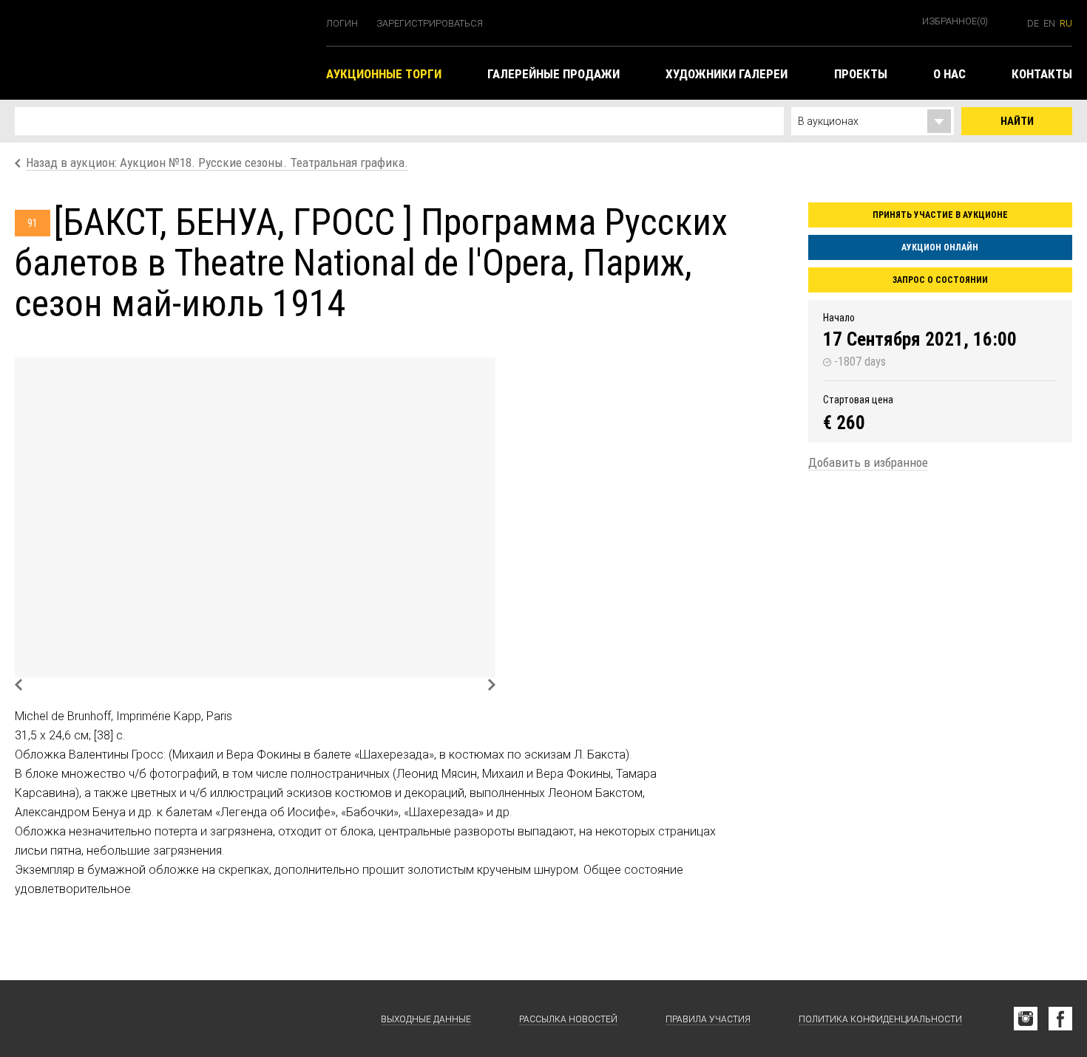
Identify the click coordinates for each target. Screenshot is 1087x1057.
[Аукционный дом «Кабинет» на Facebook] (1060, 1018)
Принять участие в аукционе (940, 215)
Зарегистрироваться (429, 23)
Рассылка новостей (568, 1019)
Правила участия (708, 1019)
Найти (1017, 121)
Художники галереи (727, 73)
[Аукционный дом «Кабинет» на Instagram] (1025, 1018)
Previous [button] (18, 685)
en (1049, 23)
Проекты (860, 73)
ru (1066, 23)
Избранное (955, 21)
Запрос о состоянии (940, 280)
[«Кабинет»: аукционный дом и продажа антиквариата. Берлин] (89, 1018)
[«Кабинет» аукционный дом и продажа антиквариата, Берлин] (163, 50)
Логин (342, 23)
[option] (255, 517)
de (1033, 23)
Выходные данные (426, 1019)
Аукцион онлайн (939, 247)
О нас (949, 73)
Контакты (1042, 73)
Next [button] (491, 685)
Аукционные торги (383, 73)
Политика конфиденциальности (880, 1019)
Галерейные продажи (553, 73)
